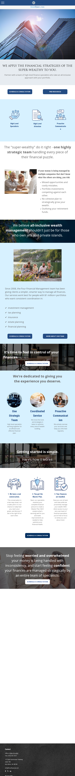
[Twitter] (8, 772)
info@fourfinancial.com (12, 768)
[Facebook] (5, 772)
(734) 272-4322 (13, 753)
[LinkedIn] (10, 772)
